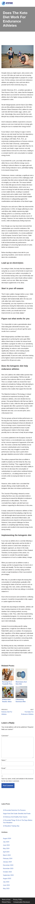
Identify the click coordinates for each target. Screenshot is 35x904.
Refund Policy (6, 902)
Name (3, 760)
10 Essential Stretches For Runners (14, 810)
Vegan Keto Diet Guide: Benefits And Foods (17, 813)
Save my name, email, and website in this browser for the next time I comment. (17, 780)
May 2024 (6, 848)
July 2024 (6, 842)
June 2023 (6, 885)
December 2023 (8, 865)
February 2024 (7, 858)
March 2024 (7, 855)
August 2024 (7, 838)
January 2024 (7, 862)
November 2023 (8, 868)
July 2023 (6, 882)
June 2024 (6, 845)
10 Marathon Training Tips (11, 826)
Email (3, 768)
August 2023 (7, 878)
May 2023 (6, 888)
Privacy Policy (17, 899)
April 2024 (6, 852)
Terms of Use (6, 899)
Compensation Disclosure (21, 902)
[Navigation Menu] (32, 3)
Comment (5, 735)
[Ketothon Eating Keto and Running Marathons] (7, 3)
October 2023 (7, 872)
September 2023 (8, 875)
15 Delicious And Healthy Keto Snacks (15, 817)
